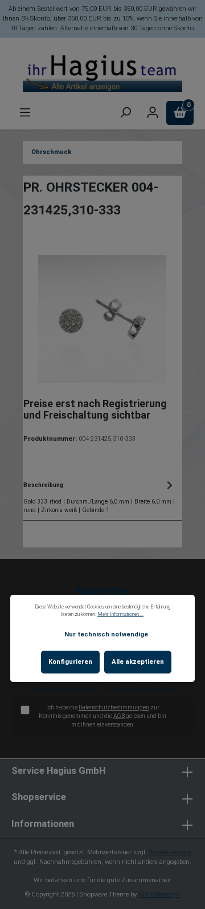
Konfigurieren (70, 661)
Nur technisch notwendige (106, 634)
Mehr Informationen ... (120, 614)
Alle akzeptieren (138, 661)
